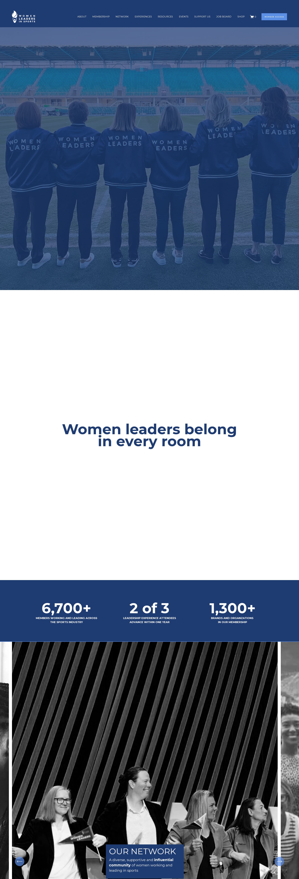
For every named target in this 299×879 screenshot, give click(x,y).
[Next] (279, 861)
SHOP (241, 16)
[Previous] (19, 861)
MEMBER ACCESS (274, 17)
